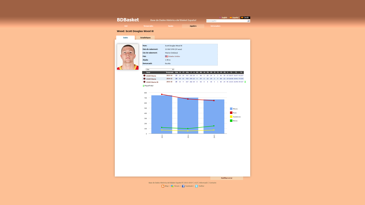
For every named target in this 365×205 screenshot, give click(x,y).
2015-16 (169, 82)
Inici (125, 26)
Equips (170, 26)
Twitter (201, 186)
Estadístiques (145, 38)
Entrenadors (215, 26)
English (224, 18)
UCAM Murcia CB (152, 82)
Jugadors (193, 26)
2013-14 (169, 75)
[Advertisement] (182, 7)
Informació (203, 183)
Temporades (148, 26)
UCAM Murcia (151, 76)
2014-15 (169, 79)
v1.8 (196, 183)
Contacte (212, 183)
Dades (125, 38)
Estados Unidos (174, 56)
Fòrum (176, 186)
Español (235, 18)
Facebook (189, 186)
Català (246, 18)
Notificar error (226, 178)
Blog (166, 186)
